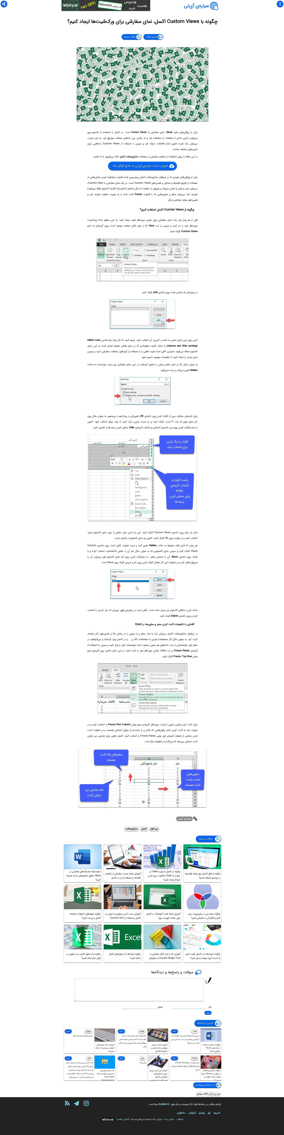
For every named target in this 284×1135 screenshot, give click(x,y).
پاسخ (174, 1031)
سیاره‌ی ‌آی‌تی (184, 819)
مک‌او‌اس (181, 1113)
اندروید (216, 1113)
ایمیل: (160, 1007)
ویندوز (202, 1113)
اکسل (144, 829)
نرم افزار (154, 829)
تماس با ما (169, 1119)
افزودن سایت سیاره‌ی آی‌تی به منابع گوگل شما (140, 165)
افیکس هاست (122, 1119)
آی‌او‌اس (192, 1113)
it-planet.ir (164, 1104)
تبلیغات (180, 1119)
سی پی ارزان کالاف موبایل (208, 1094)
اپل (209, 1113)
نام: (210, 1007)
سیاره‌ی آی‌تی (196, 6)
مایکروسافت (131, 829)
